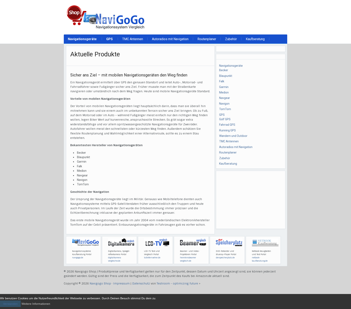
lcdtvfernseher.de (152, 257)
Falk (221, 81)
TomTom (225, 109)
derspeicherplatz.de (225, 257)
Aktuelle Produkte (95, 54)
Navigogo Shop (100, 283)
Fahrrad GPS (227, 124)
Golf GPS (225, 119)
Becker (223, 70)
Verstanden (10, 303)
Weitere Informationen (36, 303)
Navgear (224, 98)
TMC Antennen (132, 39)
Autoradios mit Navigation (170, 39)
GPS (109, 39)
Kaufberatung (255, 39)
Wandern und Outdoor (233, 135)
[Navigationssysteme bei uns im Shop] (106, 17)
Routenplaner (206, 39)
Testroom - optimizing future (177, 283)
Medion (224, 92)
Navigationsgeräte (82, 39)
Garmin (224, 87)
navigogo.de (77, 257)
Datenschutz (141, 283)
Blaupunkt (225, 75)
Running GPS (227, 130)
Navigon (224, 103)
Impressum (121, 283)
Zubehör (231, 39)
